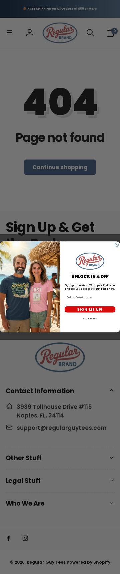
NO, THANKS (90, 318)
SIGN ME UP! (90, 309)
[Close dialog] (116, 245)
